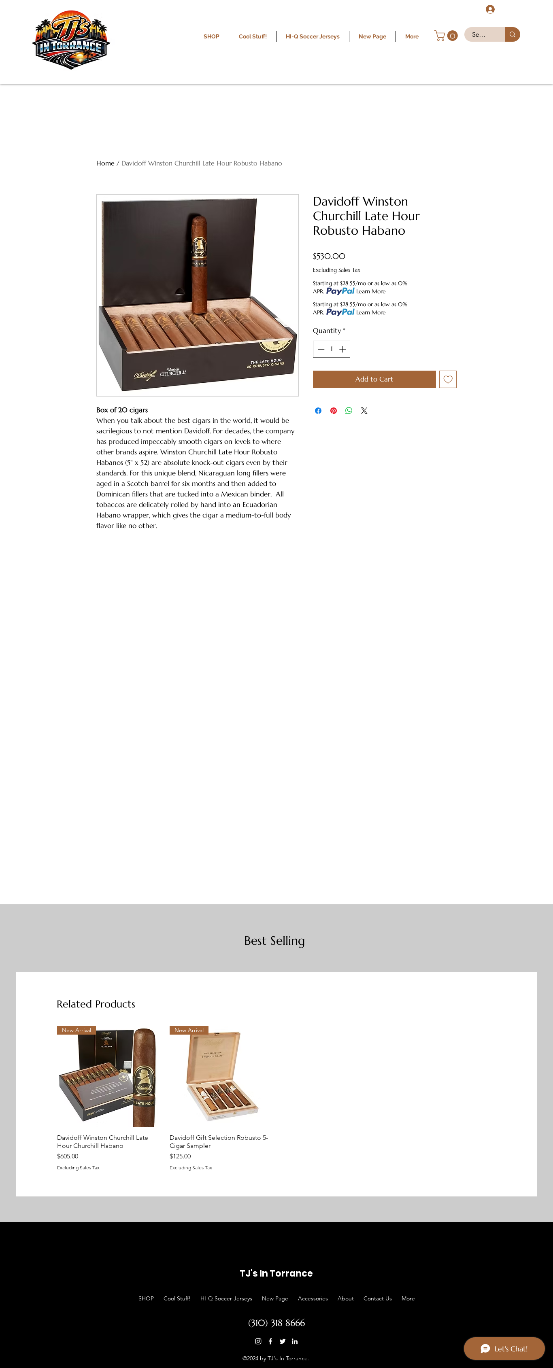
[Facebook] (270, 1341)
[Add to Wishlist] (448, 379)
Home (105, 163)
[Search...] (512, 34)
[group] (276, 1098)
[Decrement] (320, 349)
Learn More (371, 291)
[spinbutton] (331, 349)
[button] (447, 35)
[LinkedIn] (295, 1341)
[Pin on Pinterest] (333, 411)
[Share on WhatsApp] (349, 411)
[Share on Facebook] (318, 411)
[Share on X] (364, 411)
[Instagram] (258, 1341)
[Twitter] (283, 1341)
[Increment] (343, 349)
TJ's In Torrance (276, 1273)
